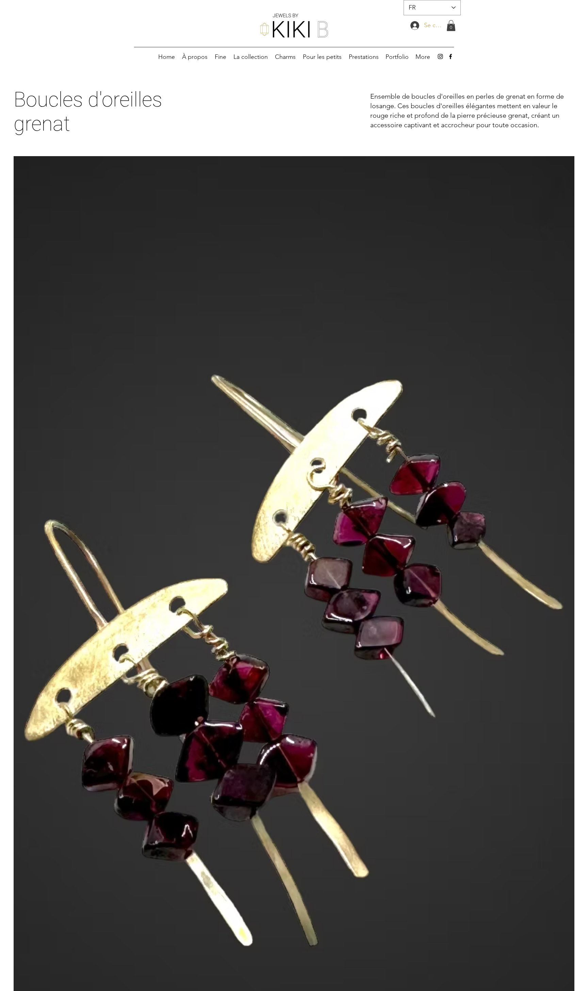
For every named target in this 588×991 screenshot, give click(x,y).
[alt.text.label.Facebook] (450, 56)
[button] (451, 25)
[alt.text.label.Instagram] (440, 56)
